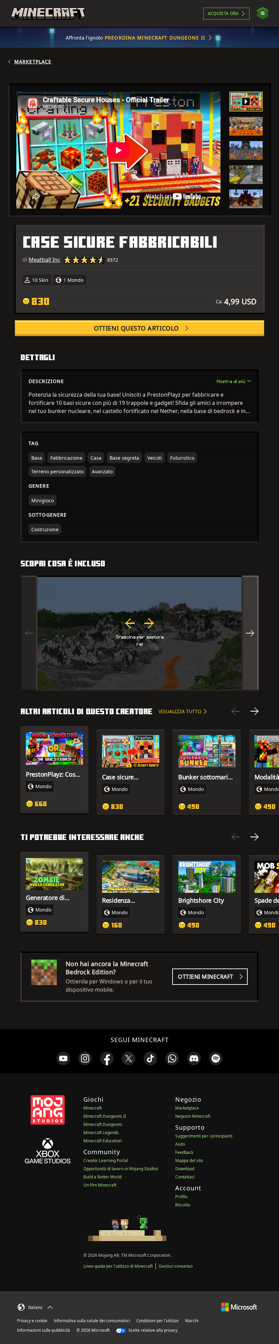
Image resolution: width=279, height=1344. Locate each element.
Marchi (191, 1320)
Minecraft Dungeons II (104, 1116)
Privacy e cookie (32, 1320)
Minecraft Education (102, 1141)
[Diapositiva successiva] (254, 711)
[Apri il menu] (263, 13)
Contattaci (185, 1177)
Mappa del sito (189, 1160)
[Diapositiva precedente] (235, 711)
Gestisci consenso (176, 1266)
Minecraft (92, 1108)
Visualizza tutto (180, 711)
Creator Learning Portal (105, 1160)
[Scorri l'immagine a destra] (250, 633)
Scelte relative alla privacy (153, 1330)
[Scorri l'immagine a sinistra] (28, 633)
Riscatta (182, 1205)
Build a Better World (102, 1177)
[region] (139, 633)
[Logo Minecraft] (48, 13)
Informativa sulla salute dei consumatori (92, 1320)
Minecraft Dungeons (102, 1124)
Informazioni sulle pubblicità (43, 1330)
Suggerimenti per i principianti (203, 1136)
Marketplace (32, 62)
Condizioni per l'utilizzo (157, 1320)
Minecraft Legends (101, 1132)
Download (184, 1169)
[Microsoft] (239, 1306)
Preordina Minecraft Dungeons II (155, 37)
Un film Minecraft (99, 1185)
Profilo (181, 1197)
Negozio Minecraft (192, 1116)
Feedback (184, 1152)
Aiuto (180, 1144)
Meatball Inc (44, 259)
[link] (63, 1058)
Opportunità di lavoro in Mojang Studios (120, 1169)
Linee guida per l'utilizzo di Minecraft (118, 1266)
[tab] (246, 101)
